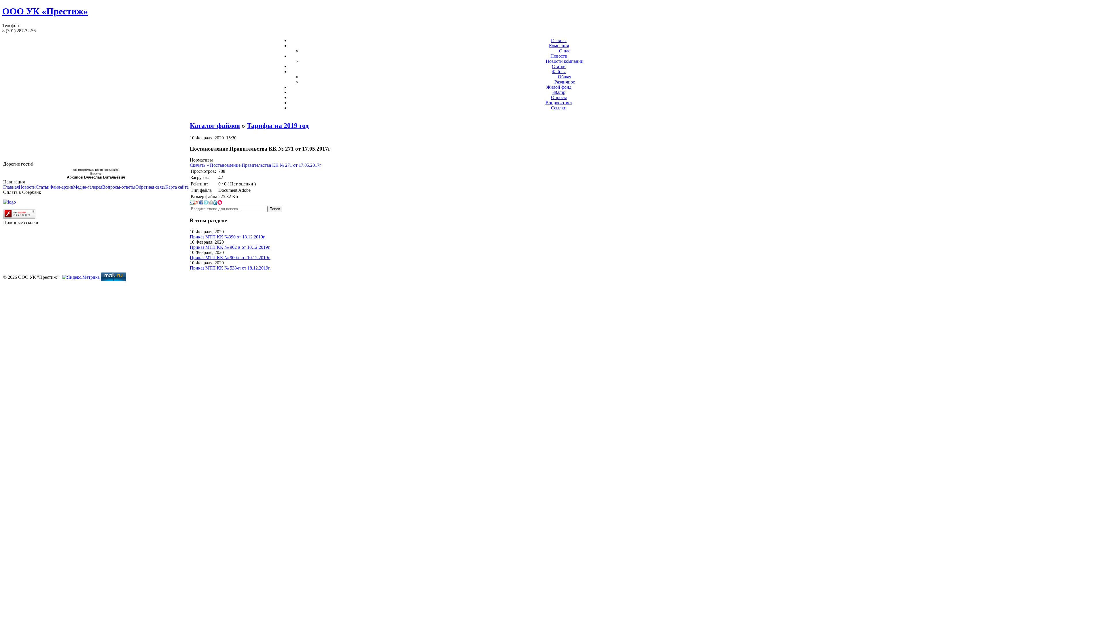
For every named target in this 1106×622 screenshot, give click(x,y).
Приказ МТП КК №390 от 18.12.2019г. (228, 236)
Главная (559, 40)
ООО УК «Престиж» (45, 11)
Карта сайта (177, 187)
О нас (564, 50)
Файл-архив (61, 187)
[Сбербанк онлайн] (9, 202)
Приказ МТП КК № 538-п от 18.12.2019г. (230, 268)
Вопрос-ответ (559, 102)
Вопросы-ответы (118, 187)
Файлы (559, 71)
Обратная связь (150, 187)
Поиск (275, 209)
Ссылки (559, 107)
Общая (564, 76)
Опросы (559, 97)
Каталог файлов (215, 125)
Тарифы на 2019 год (278, 125)
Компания (559, 45)
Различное (564, 81)
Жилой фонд (558, 87)
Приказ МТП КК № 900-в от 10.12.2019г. (230, 257)
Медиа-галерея (87, 187)
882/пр (558, 92)
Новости (558, 56)
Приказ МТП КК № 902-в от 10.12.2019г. (230, 247)
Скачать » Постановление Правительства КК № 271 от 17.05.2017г (255, 165)
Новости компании (565, 61)
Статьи (559, 66)
